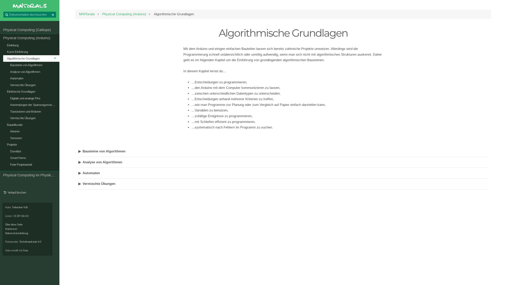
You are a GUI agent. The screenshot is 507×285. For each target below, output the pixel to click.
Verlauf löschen (16, 192)
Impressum (11, 228)
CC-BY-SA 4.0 (21, 216)
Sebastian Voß (20, 207)
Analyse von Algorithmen (102, 162)
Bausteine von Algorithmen (104, 151)
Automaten (91, 173)
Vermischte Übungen (99, 184)
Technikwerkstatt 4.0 (30, 241)
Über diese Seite (14, 224)
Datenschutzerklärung (16, 233)
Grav (25, 250)
